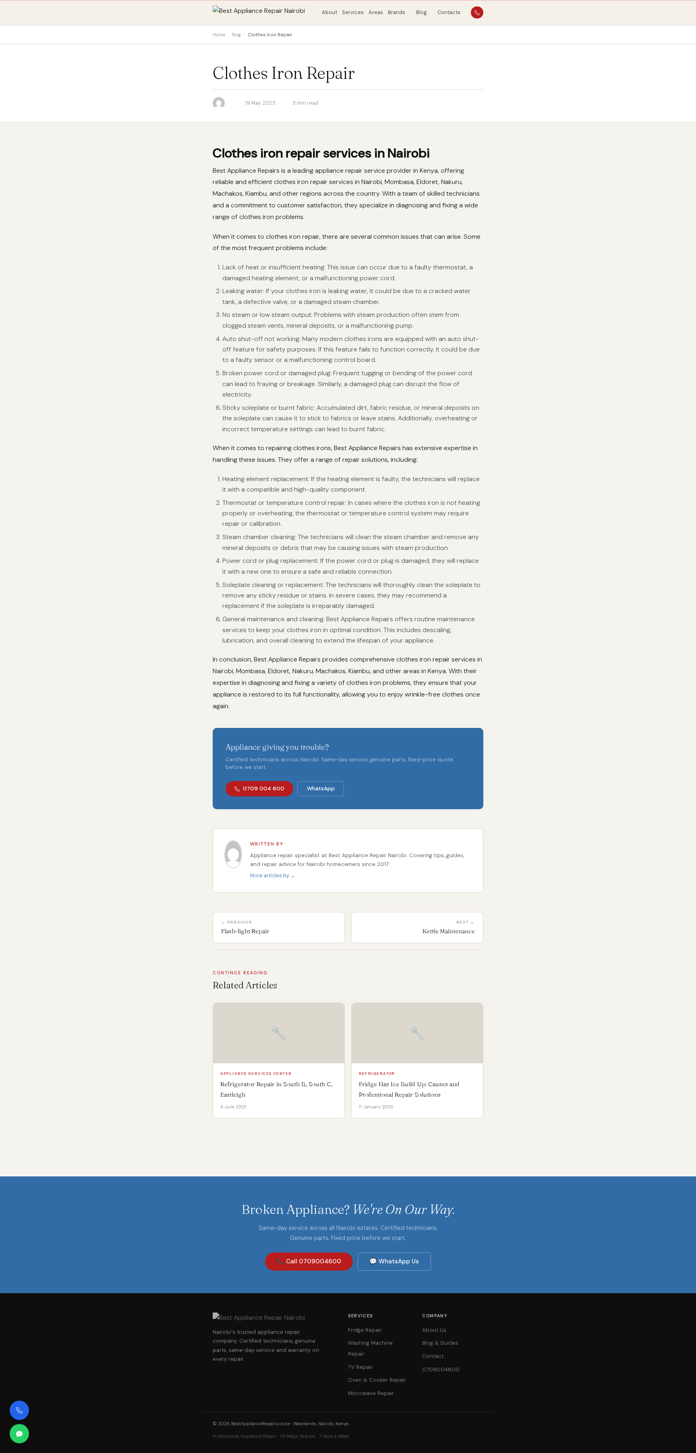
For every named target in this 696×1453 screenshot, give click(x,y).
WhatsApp (321, 788)
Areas (376, 12)
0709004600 (441, 1369)
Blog (421, 12)
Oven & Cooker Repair (377, 1380)
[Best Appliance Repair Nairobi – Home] (264, 12)
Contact (432, 1356)
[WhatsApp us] (19, 1433)
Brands (396, 12)
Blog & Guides (440, 1342)
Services (353, 12)
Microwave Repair (371, 1393)
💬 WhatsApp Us (394, 1261)
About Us (434, 1330)
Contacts (448, 12)
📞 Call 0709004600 (309, 1261)
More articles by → (272, 875)
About (329, 12)
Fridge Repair (365, 1330)
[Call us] (19, 1410)
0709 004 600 (263, 788)
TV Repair (360, 1367)
